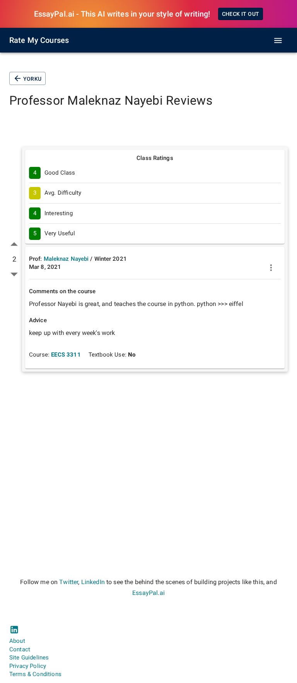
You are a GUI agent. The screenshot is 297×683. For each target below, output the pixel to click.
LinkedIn (93, 582)
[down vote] (14, 274)
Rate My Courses (39, 40)
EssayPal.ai (148, 592)
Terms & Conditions (35, 674)
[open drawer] (278, 40)
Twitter (68, 582)
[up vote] (14, 244)
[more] (271, 267)
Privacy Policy (27, 666)
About (17, 640)
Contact (19, 649)
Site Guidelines (29, 657)
